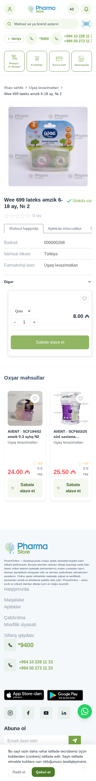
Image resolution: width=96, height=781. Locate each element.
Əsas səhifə (13, 88)
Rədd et (19, 772)
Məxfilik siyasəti (20, 624)
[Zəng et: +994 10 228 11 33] (10, 665)
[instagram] (10, 713)
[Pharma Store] (41, 9)
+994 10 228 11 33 (79, 36)
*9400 (44, 39)
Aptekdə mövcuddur (65, 229)
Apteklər (12, 606)
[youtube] (46, 713)
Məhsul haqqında (23, 229)
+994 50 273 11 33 (79, 41)
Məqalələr (14, 600)
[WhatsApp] (85, 711)
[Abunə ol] (75, 741)
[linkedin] (64, 713)
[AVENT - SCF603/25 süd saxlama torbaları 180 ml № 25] (71, 408)
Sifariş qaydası (19, 635)
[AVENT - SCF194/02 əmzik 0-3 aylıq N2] (25, 408)
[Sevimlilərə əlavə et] (84, 298)
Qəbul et (43, 772)
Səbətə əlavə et (50, 342)
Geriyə (16, 39)
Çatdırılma (14, 617)
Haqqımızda (16, 589)
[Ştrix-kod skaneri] (86, 24)
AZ (72, 9)
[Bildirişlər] (86, 9)
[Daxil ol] (9, 9)
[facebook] (28, 713)
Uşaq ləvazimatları (44, 88)
